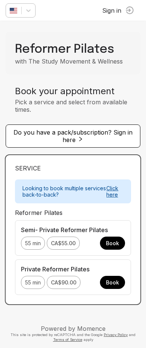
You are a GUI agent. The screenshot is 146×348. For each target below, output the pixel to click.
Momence (91, 328)
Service (28, 168)
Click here (112, 191)
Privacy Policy (116, 335)
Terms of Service (67, 340)
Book (112, 243)
